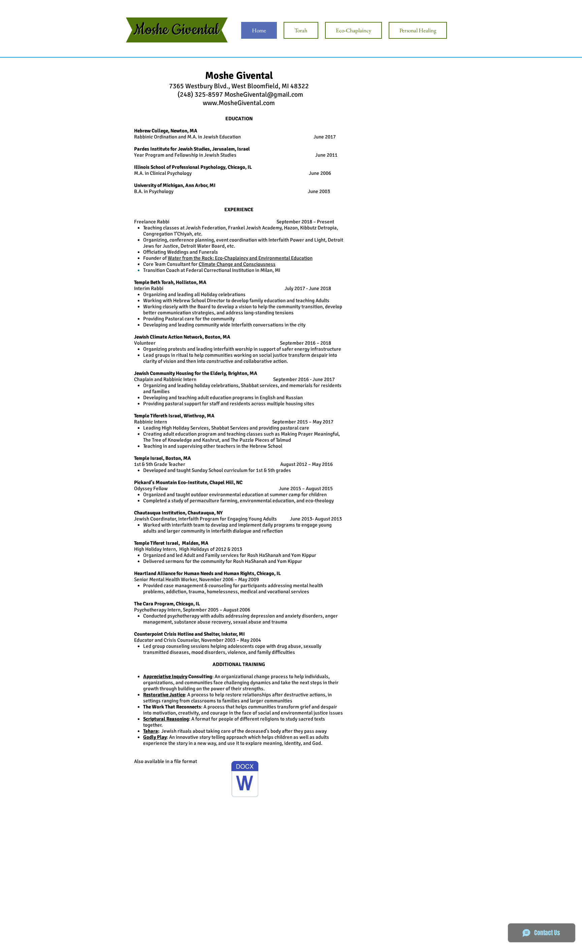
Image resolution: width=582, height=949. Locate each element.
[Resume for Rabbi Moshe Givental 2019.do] (245, 779)
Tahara (150, 731)
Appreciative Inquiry (165, 676)
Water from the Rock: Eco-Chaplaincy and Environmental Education (240, 258)
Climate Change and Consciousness (237, 264)
